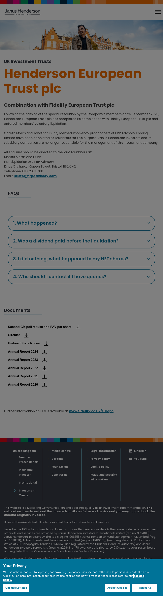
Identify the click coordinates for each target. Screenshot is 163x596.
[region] (81, 577)
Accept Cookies (117, 587)
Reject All (145, 587)
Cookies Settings (16, 587)
